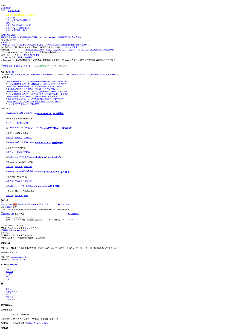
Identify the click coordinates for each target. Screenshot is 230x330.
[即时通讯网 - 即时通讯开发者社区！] (17, 66)
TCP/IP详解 (10, 18)
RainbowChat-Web (50, 171)
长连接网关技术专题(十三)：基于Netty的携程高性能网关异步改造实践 (37, 91)
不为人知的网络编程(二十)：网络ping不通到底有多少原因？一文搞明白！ (39, 94)
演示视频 (28, 181)
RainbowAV (43, 142)
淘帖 (33, 55)
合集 (18, 28)
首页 (17, 30)
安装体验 (28, 152)
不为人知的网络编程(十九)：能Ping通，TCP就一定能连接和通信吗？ (37, 84)
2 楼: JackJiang (7, 204)
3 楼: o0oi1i (5, 214)
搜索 (3, 40)
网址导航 (9, 297)
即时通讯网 (6, 37)
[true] (28, 39)
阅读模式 (29, 57)
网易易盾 (9, 272)
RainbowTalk (42, 186)
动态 (10, 23)
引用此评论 (64, 204)
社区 (19, 25)
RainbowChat (43, 157)
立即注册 (16, 11)
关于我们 (9, 289)
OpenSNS (10, 269)
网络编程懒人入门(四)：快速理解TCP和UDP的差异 (32, 74)
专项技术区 (17, 37)
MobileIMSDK (44, 113)
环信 (8, 279)
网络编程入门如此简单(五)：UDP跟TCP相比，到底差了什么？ (34, 102)
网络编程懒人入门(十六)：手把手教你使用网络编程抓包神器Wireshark (37, 81)
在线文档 (9, 294)
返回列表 (5, 230)
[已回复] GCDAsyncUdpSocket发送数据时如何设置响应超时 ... (57, 37)
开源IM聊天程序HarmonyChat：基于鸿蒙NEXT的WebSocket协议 (35, 86)
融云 (8, 276)
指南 (22, 123)
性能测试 (19, 152)
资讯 (19, 20)
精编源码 (19, 138)
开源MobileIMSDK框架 (34, 50)
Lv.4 (8, 57)
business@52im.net (18, 257)
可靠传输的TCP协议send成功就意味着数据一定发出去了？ (32, 97)
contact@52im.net (18, 259)
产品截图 (19, 167)
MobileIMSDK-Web (51, 128)
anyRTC (9, 274)
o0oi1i (3, 57)
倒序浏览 (20, 57)
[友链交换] (13, 264)
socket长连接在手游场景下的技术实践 (24, 104)
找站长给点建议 (70, 47)
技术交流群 (12, 292)
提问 (27, 123)
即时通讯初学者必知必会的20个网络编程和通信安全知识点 (33, 89)
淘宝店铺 (21, 15)
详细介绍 (9, 138)
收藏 (27, 55)
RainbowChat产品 (53, 50)
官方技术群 (109, 50)
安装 (26, 196)
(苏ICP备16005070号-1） (38, 323)
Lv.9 (15, 204)
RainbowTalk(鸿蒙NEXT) (92, 50)
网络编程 (27, 37)
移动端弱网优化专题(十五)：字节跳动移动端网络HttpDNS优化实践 (36, 99)
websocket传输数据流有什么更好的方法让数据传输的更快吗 (90, 74)
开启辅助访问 (6, 8)
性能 (17, 123)
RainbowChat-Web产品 (71, 50)
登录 (10, 11)
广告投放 (11, 300)
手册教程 (28, 138)
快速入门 (9, 123)
